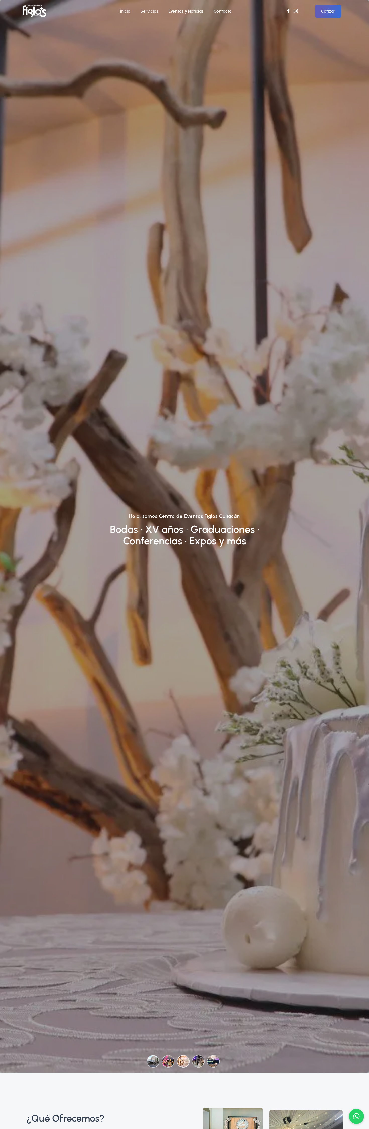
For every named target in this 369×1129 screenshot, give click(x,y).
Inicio (125, 11)
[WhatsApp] (356, 1116)
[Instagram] (295, 11)
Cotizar (328, 11)
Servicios (149, 11)
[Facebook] (288, 11)
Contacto (223, 11)
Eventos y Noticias (186, 11)
